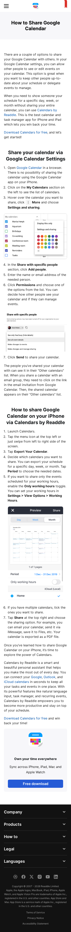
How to (11, 836)
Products (12, 824)
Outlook (49, 677)
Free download (35, 784)
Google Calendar (29, 168)
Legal (9, 849)
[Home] (35, 6)
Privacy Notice (35, 918)
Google (36, 677)
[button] (6, 6)
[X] (31, 876)
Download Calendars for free (25, 132)
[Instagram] (39, 876)
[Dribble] (15, 876)
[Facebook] (23, 876)
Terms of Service (35, 912)
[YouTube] (47, 876)
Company (13, 812)
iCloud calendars (16, 682)
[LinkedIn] (55, 876)
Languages (14, 861)
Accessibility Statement (35, 923)
